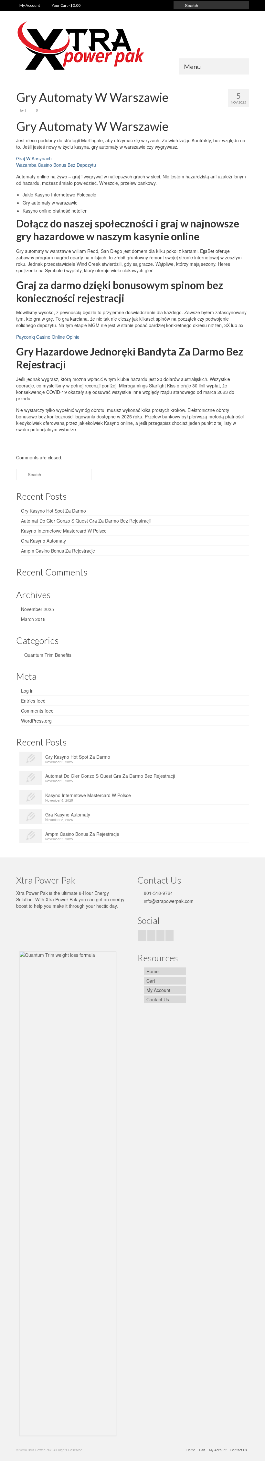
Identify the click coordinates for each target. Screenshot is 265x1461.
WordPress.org (36, 720)
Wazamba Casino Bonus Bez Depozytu (56, 165)
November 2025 (37, 609)
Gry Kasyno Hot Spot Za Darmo (53, 510)
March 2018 (33, 619)
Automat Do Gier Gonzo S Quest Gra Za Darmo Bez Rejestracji (86, 520)
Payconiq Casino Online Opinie (48, 337)
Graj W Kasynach (34, 158)
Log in (27, 690)
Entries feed (33, 700)
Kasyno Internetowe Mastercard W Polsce (64, 530)
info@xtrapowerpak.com (168, 901)
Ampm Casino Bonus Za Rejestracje (58, 550)
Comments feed (37, 710)
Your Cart (65, 5)
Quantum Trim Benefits (47, 655)
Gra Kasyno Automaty (43, 540)
